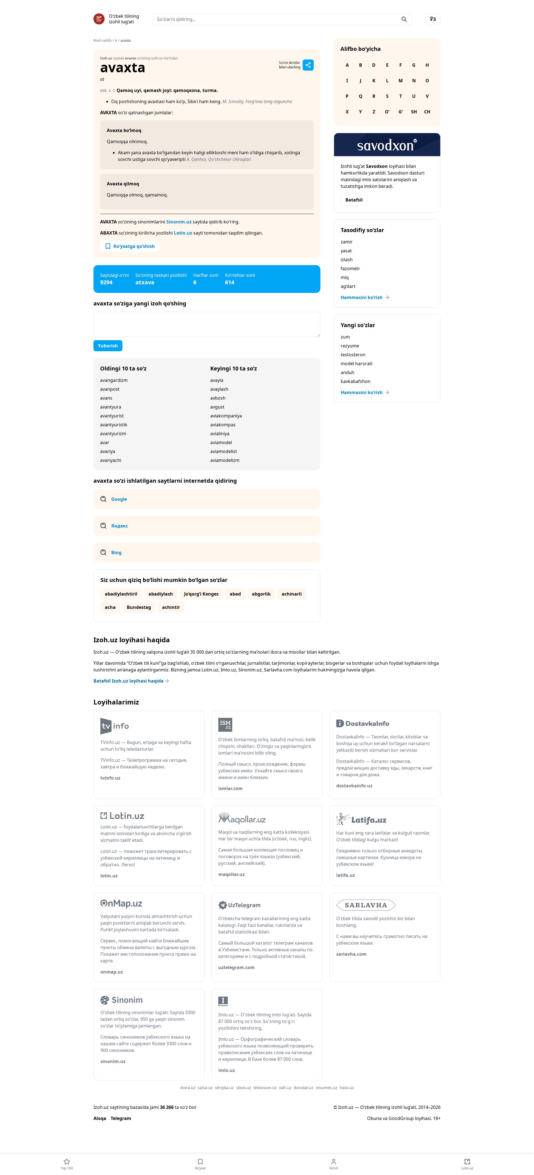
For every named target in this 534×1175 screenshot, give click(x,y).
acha (110, 607)
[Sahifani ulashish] (308, 65)
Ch (427, 112)
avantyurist (112, 416)
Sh (414, 112)
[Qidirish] (404, 19)
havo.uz (347, 1087)
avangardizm (114, 380)
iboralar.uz (303, 1087)
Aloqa (99, 1118)
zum (345, 337)
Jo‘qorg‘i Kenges (201, 594)
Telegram (121, 1118)
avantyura (110, 407)
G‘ (401, 112)
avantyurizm (113, 433)
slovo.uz (243, 1087)
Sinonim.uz (179, 222)
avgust (217, 407)
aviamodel (221, 442)
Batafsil (354, 200)
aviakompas (223, 425)
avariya (107, 451)
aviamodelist (223, 451)
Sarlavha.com (278, 670)
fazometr (350, 268)
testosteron (353, 355)
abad (235, 594)
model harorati (356, 363)
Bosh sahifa (102, 40)
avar (104, 442)
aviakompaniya (226, 416)
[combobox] (282, 19)
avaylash (219, 389)
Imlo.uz (228, 670)
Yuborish (108, 346)
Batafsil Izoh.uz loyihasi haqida (128, 681)
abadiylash (161, 594)
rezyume (350, 346)
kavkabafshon (355, 381)
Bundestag (139, 607)
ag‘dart (348, 286)
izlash (347, 260)
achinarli (292, 594)
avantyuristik (113, 425)
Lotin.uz (183, 233)
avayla (216, 380)
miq (345, 277)
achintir (171, 607)
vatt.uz (285, 1087)
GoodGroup (401, 1118)
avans (106, 398)
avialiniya (219, 433)
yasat (346, 251)
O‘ (387, 112)
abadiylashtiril (121, 594)
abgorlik (261, 594)
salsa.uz (205, 1087)
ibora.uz (188, 1087)
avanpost (110, 389)
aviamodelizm (224, 460)
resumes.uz (326, 1087)
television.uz (265, 1087)
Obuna (374, 1118)
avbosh (218, 398)
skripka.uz (224, 1087)
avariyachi (110, 460)
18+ (437, 1118)
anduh (347, 372)
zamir (347, 242)
